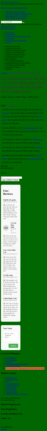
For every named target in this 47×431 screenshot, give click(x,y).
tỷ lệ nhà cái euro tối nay (10, 2)
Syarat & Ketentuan (12, 384)
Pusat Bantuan (10, 358)
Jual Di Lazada (10, 390)
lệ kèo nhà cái (38, 139)
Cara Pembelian (11, 360)
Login (3, 180)
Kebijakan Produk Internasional (16, 364)
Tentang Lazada (11, 378)
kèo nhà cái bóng (34, 159)
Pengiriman (9, 362)
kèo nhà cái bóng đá (31, 128)
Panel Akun (9, 32)
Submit (13, 346)
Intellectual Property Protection (16, 394)
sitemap (3, 429)
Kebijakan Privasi (11, 386)
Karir (7, 382)
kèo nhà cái (38, 147)
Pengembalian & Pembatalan (15, 40)
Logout (8, 43)
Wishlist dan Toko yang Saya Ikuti (17, 36)
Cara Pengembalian (12, 366)
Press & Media (10, 388)
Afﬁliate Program (11, 380)
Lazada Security (11, 392)
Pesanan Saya (10, 34)
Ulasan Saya (9, 38)
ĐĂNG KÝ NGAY (8, 26)
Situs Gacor (11, 106)
